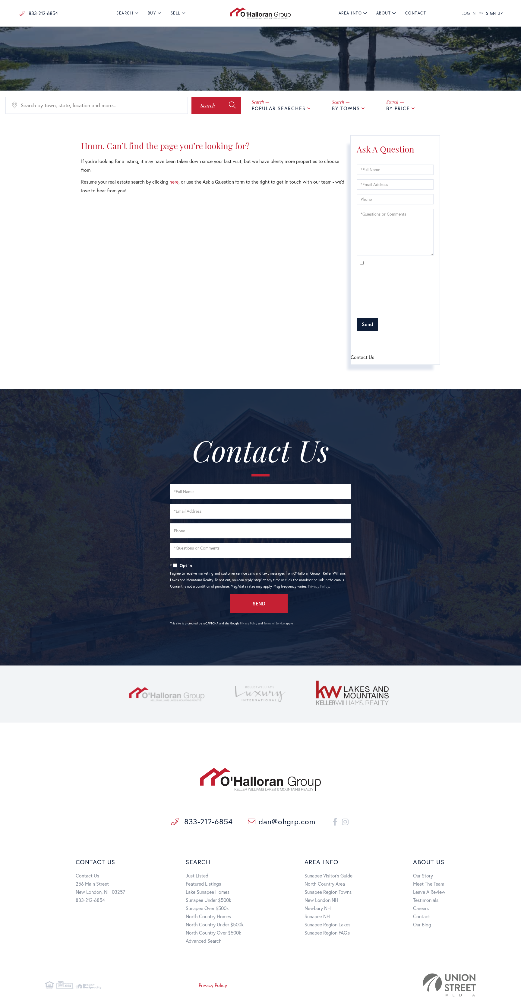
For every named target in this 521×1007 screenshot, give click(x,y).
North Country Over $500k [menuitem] (213, 932)
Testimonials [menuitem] (425, 900)
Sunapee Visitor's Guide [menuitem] (328, 875)
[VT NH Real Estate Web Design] (406, 984)
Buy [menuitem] (152, 13)
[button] (216, 105)
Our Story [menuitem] (423, 875)
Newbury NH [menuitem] (318, 908)
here (173, 181)
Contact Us (87, 875)
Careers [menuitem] (421, 908)
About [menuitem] (383, 13)
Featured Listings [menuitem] (203, 883)
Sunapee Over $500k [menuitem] (207, 908)
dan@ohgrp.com (287, 821)
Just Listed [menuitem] (197, 875)
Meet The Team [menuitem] (428, 883)
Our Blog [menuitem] (422, 924)
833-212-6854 (42, 13)
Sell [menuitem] (175, 13)
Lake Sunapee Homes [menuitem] (207, 892)
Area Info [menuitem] (350, 13)
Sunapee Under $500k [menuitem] (208, 900)
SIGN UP (494, 13)
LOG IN (469, 13)
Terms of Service (390, 341)
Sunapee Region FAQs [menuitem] (327, 932)
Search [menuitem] (124, 13)
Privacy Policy (412, 310)
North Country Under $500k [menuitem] (215, 924)
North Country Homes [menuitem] (208, 916)
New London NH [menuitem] (321, 900)
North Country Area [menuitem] (325, 883)
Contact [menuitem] (415, 13)
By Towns (346, 108)
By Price (398, 108)
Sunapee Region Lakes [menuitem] (327, 924)
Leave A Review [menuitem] (429, 892)
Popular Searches (279, 108)
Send (367, 324)
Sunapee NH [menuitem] (317, 916)
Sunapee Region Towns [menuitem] (328, 892)
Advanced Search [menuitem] (204, 941)
